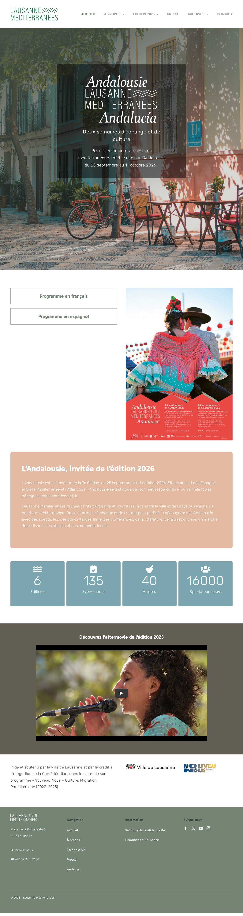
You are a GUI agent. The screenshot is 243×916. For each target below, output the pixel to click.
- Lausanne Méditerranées (37, 897)
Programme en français (64, 296)
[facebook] (185, 828)
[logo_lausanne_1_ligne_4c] (150, 766)
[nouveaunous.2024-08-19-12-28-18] (200, 766)
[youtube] (201, 828)
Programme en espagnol (63, 316)
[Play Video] (121, 693)
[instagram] (208, 828)
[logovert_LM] (34, 9)
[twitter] (193, 828)
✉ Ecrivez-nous (21, 850)
